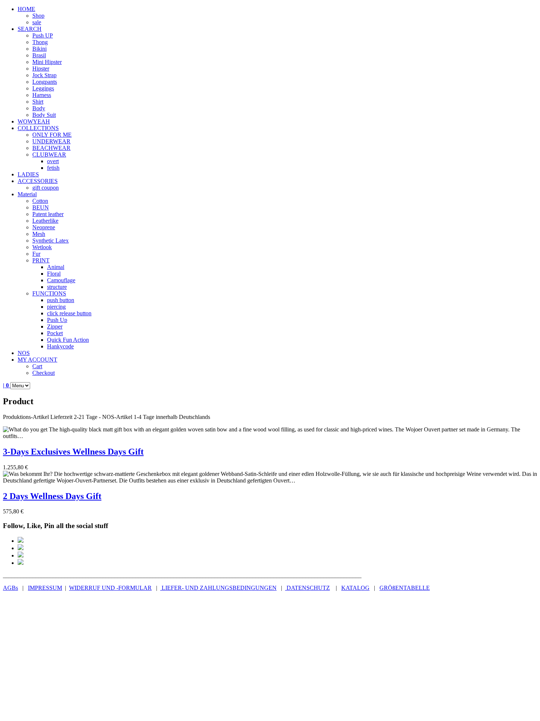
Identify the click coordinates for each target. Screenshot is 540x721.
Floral (54, 273)
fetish (53, 168)
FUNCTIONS (49, 293)
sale (36, 22)
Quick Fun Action (68, 340)
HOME (26, 9)
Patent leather (48, 214)
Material (27, 194)
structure (57, 287)
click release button (69, 313)
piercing (56, 307)
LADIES (28, 174)
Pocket (55, 333)
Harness (41, 95)
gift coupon (45, 187)
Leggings (43, 88)
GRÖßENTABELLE (404, 588)
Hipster (40, 68)
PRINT (41, 260)
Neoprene (43, 227)
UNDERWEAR (51, 141)
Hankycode (60, 346)
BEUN (40, 207)
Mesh (38, 234)
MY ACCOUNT (37, 359)
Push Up (57, 320)
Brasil (39, 55)
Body (38, 108)
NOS (24, 353)
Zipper (54, 326)
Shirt (37, 101)
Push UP (42, 35)
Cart (37, 366)
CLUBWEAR (49, 154)
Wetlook (42, 247)
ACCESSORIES (38, 181)
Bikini (39, 49)
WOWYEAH (34, 121)
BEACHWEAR (51, 148)
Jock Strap (44, 75)
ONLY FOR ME (52, 135)
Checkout (43, 373)
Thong (40, 42)
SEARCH (30, 29)
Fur (36, 254)
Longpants (44, 82)
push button (60, 300)
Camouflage (61, 280)
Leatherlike (45, 221)
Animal (55, 267)
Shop (38, 15)
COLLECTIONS (38, 128)
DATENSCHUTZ (307, 588)
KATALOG (355, 588)
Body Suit (44, 115)
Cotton (40, 201)
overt (53, 161)
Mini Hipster (47, 62)
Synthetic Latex (50, 240)
